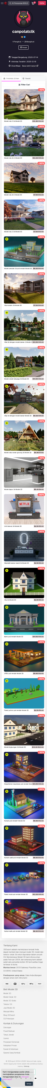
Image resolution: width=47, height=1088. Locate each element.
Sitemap (26, 1066)
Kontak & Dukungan (13, 1023)
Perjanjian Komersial (11, 1042)
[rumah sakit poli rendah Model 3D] (24, 841)
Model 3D (7, 993)
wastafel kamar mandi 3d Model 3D (16, 563)
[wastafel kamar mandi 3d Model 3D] (24, 546)
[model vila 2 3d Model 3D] (24, 215)
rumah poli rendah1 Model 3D (14, 821)
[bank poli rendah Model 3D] (24, 620)
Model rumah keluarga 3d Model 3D (16, 379)
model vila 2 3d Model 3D (13, 232)
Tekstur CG (7, 1004)
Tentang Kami (10, 945)
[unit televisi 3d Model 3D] (24, 509)
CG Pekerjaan (8, 1019)
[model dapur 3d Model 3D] (24, 472)
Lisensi (6, 1038)
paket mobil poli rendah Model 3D (16, 894)
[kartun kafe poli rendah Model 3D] (24, 914)
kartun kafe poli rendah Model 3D (16, 931)
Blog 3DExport (9, 1015)
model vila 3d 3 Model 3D (13, 195)
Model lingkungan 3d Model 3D (15, 747)
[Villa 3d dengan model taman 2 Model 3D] (24, 325)
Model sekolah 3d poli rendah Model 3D (18, 268)
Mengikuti (29, 42)
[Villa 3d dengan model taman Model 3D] (24, 399)
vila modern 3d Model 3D (13, 305)
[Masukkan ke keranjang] (36, 116)
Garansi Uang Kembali (11, 1053)
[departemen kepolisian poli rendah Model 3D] (24, 767)
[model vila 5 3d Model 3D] (24, 104)
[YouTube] (35, 1078)
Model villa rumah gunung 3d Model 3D (17, 453)
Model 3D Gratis (9, 1000)
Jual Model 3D (9, 1008)
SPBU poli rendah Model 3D (14, 673)
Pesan (24, 47)
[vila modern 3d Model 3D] (24, 288)
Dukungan (7, 1027)
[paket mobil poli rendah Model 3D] (24, 877)
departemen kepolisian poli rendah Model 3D (20, 784)
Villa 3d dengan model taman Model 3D (18, 416)
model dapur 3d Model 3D (13, 489)
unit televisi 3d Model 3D (13, 526)
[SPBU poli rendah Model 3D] (24, 656)
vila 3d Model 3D (10, 600)
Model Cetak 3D (9, 997)
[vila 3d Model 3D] (24, 583)
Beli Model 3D (10, 989)
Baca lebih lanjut (29, 66)
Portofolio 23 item (12, 78)
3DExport (7, 949)
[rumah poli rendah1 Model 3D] (24, 804)
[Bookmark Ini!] (41, 116)
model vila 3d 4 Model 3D (13, 158)
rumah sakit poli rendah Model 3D (16, 858)
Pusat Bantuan (9, 1031)
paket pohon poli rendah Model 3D (16, 710)
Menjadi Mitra (8, 1011)
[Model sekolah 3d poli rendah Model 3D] (24, 251)
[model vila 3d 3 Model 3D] (24, 178)
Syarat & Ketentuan (10, 1049)
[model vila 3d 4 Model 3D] (24, 141)
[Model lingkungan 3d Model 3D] (24, 730)
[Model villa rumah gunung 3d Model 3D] (24, 435)
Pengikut (17, 42)
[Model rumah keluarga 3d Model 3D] (24, 362)
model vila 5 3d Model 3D (13, 121)
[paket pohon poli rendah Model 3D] (24, 693)
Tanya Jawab (8, 1035)
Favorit (27, 78)
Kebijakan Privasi (10, 1045)
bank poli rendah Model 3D (13, 637)
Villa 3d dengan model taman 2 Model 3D (18, 342)
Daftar (42, 3)
